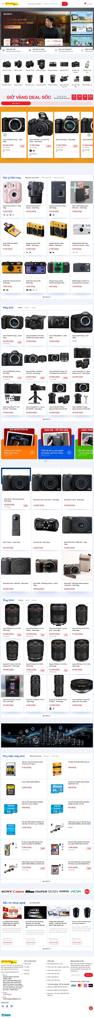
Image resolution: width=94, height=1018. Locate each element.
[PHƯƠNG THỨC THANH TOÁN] (81, 985)
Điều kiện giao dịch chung (55, 963)
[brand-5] (52, 891)
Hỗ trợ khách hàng (30, 961)
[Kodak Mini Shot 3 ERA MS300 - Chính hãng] (58, 230)
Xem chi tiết (7, 942)
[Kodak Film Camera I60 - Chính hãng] (35, 267)
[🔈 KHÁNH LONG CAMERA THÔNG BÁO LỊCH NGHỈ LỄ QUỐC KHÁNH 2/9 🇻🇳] (12, 912)
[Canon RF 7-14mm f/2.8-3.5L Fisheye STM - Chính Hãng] (12, 650)
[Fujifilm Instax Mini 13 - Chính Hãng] (12, 192)
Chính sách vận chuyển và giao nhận (58, 967)
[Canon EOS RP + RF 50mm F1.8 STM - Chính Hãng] (35, 358)
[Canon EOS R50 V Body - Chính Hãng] (14, 124)
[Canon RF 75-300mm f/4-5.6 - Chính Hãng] (35, 686)
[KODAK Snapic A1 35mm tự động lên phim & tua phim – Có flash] (81, 267)
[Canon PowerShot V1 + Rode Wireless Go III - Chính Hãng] (81, 358)
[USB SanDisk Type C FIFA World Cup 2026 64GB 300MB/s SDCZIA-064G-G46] (57, 829)
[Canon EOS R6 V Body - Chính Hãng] (12, 322)
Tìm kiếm (26, 967)
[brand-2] (18, 891)
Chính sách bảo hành (53, 980)
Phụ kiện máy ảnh (14, 756)
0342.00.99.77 (7, 994)
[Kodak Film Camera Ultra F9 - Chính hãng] (12, 267)
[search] (65, 4)
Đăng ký (26, 973)
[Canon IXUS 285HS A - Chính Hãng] (58, 322)
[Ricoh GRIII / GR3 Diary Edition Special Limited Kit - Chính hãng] (77, 566)
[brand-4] (41, 891)
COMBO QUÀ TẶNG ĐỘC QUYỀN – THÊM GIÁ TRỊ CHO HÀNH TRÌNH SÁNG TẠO (58, 923)
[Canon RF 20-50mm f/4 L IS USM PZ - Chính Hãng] (35, 615)
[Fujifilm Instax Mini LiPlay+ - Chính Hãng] (58, 192)
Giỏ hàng (26, 970)
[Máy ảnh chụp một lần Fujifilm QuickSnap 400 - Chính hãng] (58, 267)
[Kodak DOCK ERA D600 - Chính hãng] (12, 230)
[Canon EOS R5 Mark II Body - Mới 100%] (12, 358)
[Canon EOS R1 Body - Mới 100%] (81, 322)
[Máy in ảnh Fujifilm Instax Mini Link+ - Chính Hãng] (81, 192)
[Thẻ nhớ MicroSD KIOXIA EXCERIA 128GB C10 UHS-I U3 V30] (57, 809)
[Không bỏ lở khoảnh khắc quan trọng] (19, 437)
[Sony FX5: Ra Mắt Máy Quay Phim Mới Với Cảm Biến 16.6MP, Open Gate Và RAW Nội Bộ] (35, 912)
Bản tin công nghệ (14, 902)
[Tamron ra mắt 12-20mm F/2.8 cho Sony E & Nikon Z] (81, 912)
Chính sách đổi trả (52, 977)
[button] (5, 135)
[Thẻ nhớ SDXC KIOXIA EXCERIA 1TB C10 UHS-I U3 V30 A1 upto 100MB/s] (10, 829)
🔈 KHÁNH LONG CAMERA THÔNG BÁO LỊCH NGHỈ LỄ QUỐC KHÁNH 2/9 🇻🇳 (11, 923)
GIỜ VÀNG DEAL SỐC (29, 97)
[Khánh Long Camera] (11, 3)
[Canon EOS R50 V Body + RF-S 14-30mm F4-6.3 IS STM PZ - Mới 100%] (58, 358)
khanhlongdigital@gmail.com (12, 999)
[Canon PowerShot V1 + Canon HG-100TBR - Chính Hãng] (35, 393)
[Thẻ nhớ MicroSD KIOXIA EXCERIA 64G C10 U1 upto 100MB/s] (10, 809)
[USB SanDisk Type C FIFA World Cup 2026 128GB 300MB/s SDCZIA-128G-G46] (10, 869)
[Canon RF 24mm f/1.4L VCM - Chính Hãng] (58, 650)
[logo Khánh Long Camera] (12, 961)
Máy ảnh (8, 307)
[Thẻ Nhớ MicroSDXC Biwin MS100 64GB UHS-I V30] (57, 789)
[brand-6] (64, 891)
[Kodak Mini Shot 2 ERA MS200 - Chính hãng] (35, 230)
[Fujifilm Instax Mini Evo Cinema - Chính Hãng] (35, 192)
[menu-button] (2, 4)
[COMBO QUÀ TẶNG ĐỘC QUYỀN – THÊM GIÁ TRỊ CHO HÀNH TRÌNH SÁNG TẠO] (58, 912)
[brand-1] (7, 891)
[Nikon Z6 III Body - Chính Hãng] (67, 124)
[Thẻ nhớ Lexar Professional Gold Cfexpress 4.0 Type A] (10, 769)
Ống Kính (8, 600)
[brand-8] (87, 891)
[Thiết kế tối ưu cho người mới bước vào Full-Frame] (56, 437)
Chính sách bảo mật (53, 973)
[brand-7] (75, 891)
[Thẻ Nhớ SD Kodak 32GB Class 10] (57, 769)
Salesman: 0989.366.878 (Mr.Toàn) (57, 987)
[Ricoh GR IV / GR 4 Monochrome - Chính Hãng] (16, 483)
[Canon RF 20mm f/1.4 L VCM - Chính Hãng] (81, 650)
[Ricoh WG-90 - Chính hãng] (47, 525)
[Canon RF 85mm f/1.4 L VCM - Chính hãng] (12, 615)
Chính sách (50, 961)
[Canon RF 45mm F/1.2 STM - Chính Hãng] (35, 650)
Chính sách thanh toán (54, 970)
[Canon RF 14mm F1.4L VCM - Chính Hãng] (81, 615)
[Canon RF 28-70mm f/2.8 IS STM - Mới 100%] (12, 686)
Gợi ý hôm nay (12, 177)
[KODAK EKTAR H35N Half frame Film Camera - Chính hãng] (81, 230)
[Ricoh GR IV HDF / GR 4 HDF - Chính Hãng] (47, 482)
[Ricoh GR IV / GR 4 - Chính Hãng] (77, 482)
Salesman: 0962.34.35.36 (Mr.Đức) (57, 990)
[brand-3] (30, 891)
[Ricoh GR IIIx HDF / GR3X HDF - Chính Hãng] (77, 525)
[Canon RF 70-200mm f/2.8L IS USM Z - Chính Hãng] (58, 686)
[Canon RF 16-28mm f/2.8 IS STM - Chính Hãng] (58, 615)
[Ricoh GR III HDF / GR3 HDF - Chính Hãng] (16, 566)
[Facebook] (3, 1006)
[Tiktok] (7, 1006)
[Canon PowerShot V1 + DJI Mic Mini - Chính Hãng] (12, 393)
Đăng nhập (27, 963)
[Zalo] (11, 1006)
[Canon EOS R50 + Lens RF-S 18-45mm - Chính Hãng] (40, 124)
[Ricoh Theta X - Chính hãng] (16, 525)
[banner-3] (82, 40)
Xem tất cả (46, 297)
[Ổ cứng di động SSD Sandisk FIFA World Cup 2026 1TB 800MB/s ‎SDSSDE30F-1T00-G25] (10, 849)
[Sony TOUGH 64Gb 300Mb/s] (10, 789)
